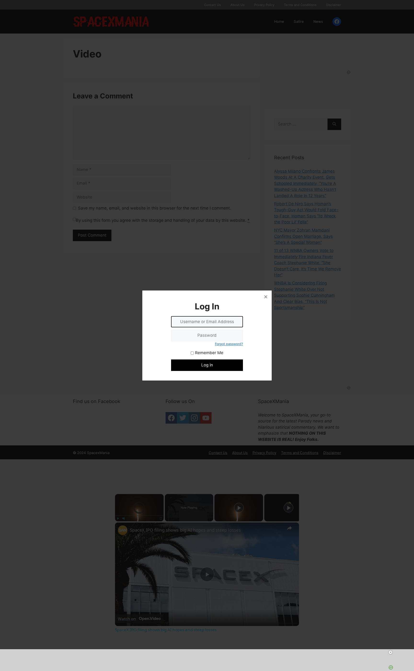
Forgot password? (229, 344)
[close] (390, 652)
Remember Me (208, 352)
